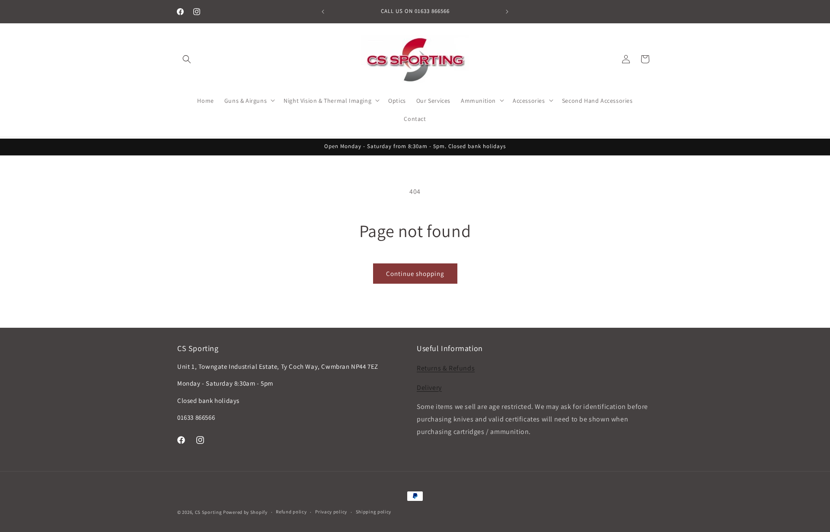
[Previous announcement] (322, 11)
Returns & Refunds (446, 368)
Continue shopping (415, 273)
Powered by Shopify (245, 512)
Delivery (429, 387)
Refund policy (291, 512)
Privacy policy (331, 512)
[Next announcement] (507, 11)
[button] (186, 59)
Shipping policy (374, 512)
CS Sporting (208, 512)
